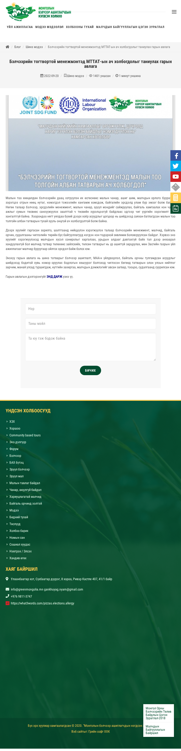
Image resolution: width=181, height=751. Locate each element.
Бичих (90, 373)
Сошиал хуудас (19, 547)
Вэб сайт (77, 734)
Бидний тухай (18, 519)
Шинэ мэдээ (34, 49)
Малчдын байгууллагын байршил (155, 729)
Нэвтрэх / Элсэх (20, 553)
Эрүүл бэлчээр (19, 472)
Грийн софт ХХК (99, 734)
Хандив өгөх (17, 560)
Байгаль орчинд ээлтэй (25, 506)
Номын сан (17, 540)
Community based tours (25, 437)
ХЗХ (12, 424)
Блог (17, 49)
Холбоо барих (18, 533)
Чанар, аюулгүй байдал (25, 492)
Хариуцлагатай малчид (25, 499)
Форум (13, 451)
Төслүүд (15, 526)
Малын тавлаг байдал (24, 485)
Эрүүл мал (16, 478)
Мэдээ (14, 512)
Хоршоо (14, 431)
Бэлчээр (15, 458)
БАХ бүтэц (16, 465)
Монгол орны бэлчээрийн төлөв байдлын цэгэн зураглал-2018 (158, 713)
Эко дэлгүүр (18, 444)
